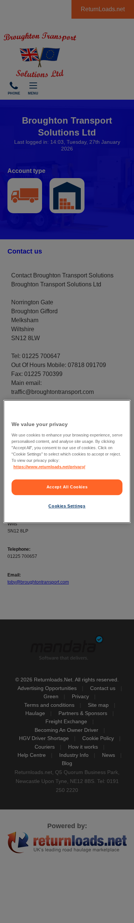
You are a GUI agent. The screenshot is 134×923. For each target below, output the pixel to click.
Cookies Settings (66, 506)
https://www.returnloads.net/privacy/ (49, 466)
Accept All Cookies (67, 487)
